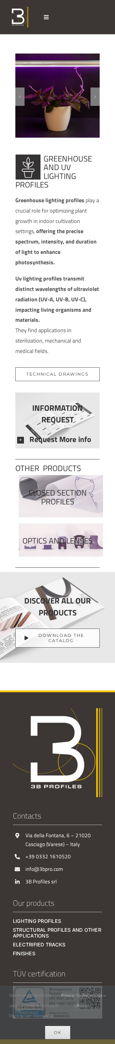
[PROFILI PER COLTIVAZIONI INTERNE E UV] (65, 58)
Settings (95, 995)
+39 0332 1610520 (48, 856)
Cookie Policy (82, 1000)
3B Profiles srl (41, 882)
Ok (57, 1032)
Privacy (67, 995)
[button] (20, 96)
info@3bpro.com (44, 869)
